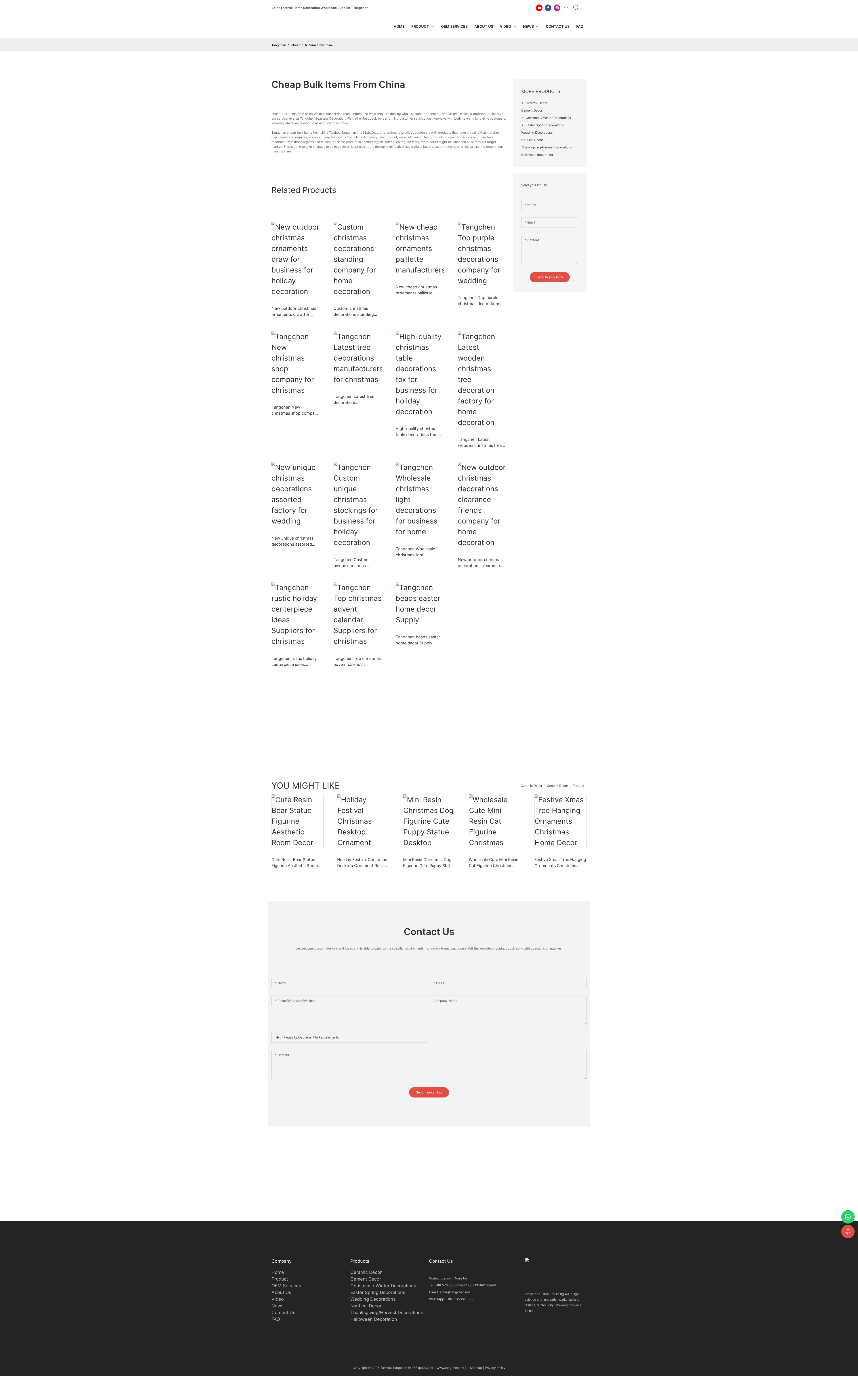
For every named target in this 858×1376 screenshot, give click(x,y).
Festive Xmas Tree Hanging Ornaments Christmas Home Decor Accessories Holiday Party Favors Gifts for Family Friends (560, 863)
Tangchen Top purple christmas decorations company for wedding (479, 301)
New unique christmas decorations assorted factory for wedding (292, 541)
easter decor (443, 146)
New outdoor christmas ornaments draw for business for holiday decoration (293, 311)
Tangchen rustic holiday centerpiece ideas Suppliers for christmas (294, 661)
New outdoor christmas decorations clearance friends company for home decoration (480, 563)
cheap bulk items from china (312, 45)
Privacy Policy (495, 1368)
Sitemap (476, 1368)
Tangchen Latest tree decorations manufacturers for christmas (354, 399)
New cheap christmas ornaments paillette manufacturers (416, 290)
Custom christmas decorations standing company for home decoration (354, 311)
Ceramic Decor (531, 785)
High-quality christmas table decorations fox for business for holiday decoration (419, 432)
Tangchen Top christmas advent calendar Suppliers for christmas (357, 661)
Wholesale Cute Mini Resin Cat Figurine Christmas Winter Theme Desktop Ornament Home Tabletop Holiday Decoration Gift (493, 863)
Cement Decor (557, 785)
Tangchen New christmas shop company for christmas (295, 410)
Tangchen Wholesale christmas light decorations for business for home (419, 552)
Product (578, 785)
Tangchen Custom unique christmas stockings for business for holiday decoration (355, 563)
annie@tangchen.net (455, 1292)
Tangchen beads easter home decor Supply (418, 640)
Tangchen (278, 45)
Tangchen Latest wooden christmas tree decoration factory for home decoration (480, 442)
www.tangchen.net (450, 1368)
